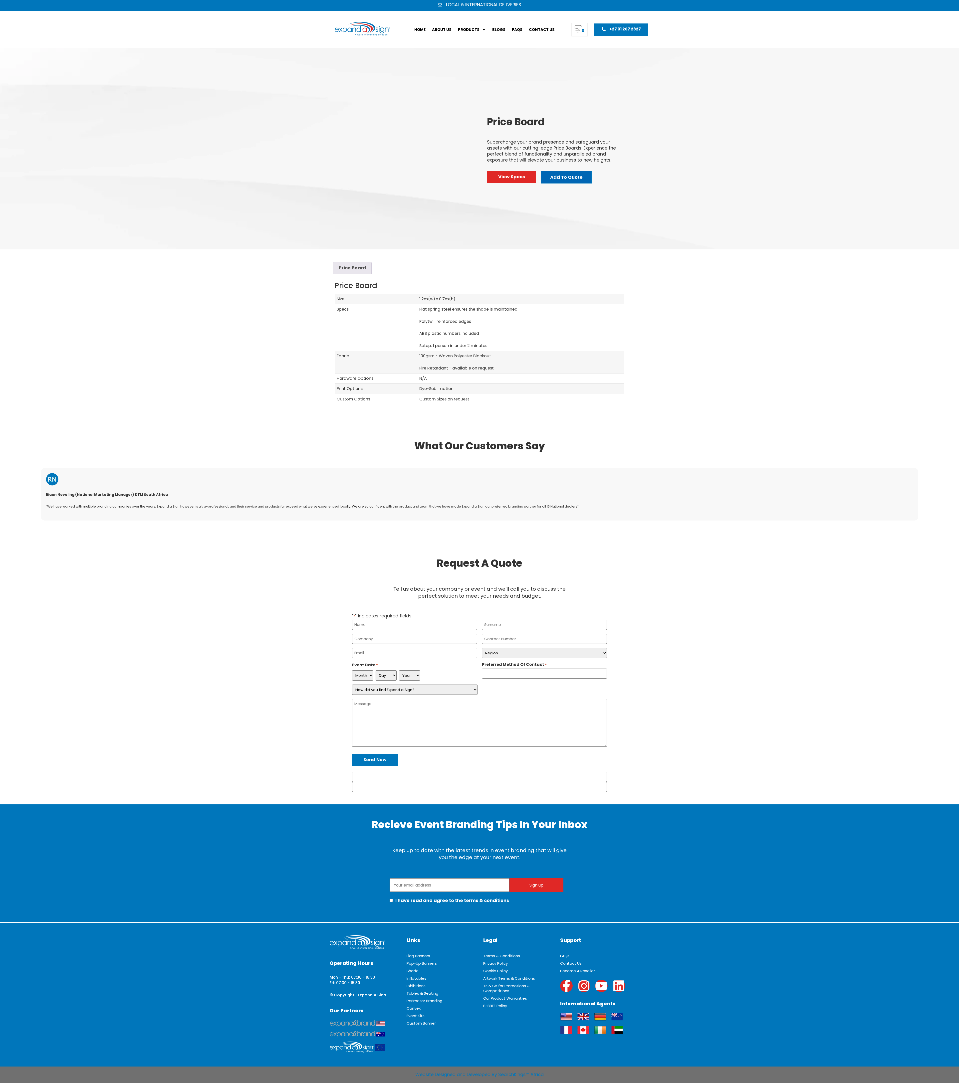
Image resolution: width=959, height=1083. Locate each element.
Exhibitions (416, 985)
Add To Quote (566, 177)
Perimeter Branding (424, 1000)
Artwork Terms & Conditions (509, 978)
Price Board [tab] (352, 268)
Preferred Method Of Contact (514, 665)
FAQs (517, 29)
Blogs (498, 29)
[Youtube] (601, 986)
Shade (413, 970)
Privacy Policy (495, 963)
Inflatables (416, 978)
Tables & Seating (422, 993)
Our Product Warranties (505, 998)
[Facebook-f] (566, 986)
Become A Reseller (577, 970)
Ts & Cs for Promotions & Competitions (506, 988)
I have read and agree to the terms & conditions (451, 900)
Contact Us (542, 29)
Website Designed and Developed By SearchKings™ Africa (479, 1074)
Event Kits (416, 1015)
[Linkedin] (619, 986)
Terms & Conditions (501, 955)
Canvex (414, 1008)
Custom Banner (421, 1023)
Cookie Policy (495, 970)
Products (469, 29)
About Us (442, 29)
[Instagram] (584, 986)
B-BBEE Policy (495, 1005)
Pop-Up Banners (422, 963)
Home (420, 29)
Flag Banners (418, 955)
